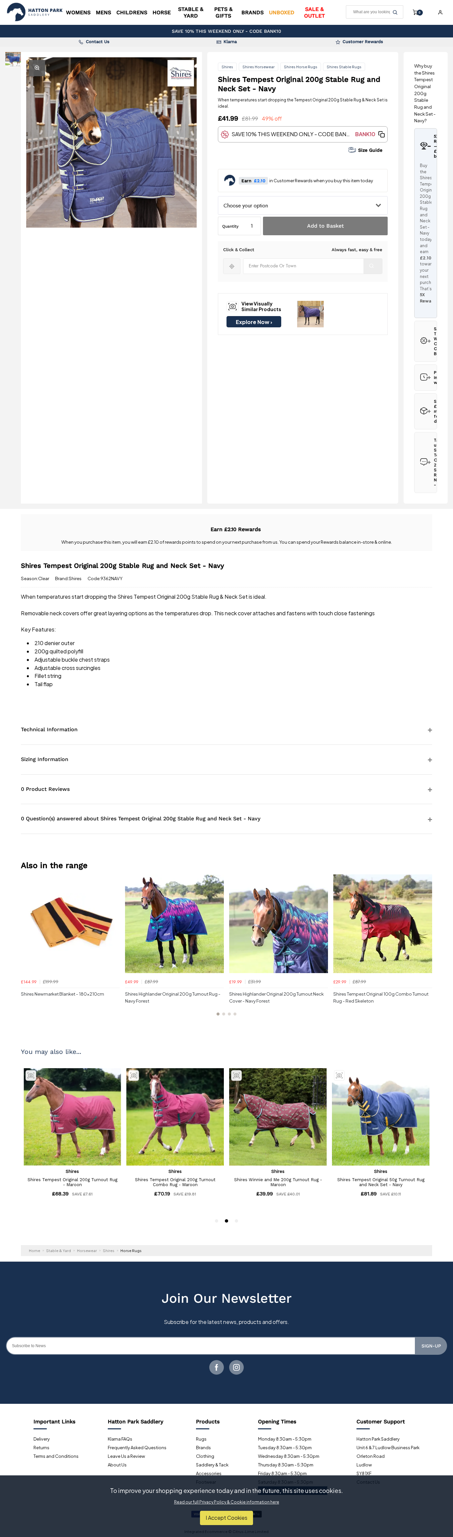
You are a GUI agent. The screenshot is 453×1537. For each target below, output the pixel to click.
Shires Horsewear (258, 67)
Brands (252, 12)
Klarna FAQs (120, 1439)
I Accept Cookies (226, 1517)
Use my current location (231, 266)
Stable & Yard (190, 12)
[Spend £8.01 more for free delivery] (425, 411)
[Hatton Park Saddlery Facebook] (216, 1367)
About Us (117, 1464)
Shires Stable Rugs (344, 67)
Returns (41, 1447)
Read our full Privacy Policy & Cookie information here (226, 1502)
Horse (162, 12)
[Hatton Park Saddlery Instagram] (236, 1367)
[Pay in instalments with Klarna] (425, 377)
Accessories (209, 1473)
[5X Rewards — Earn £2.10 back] (425, 146)
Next (426, 949)
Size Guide (370, 150)
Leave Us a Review (126, 1456)
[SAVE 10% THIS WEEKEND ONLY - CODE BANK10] (425, 341)
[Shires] (181, 73)
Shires (227, 67)
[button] (381, 134)
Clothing (205, 1456)
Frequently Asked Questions (137, 1447)
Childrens (131, 12)
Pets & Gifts (223, 12)
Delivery (41, 1439)
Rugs (201, 1439)
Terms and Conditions (56, 1456)
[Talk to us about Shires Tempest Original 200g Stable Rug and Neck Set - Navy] (425, 462)
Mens (103, 12)
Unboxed (281, 12)
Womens (78, 12)
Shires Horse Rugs (300, 67)
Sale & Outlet (314, 12)
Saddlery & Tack (212, 1464)
